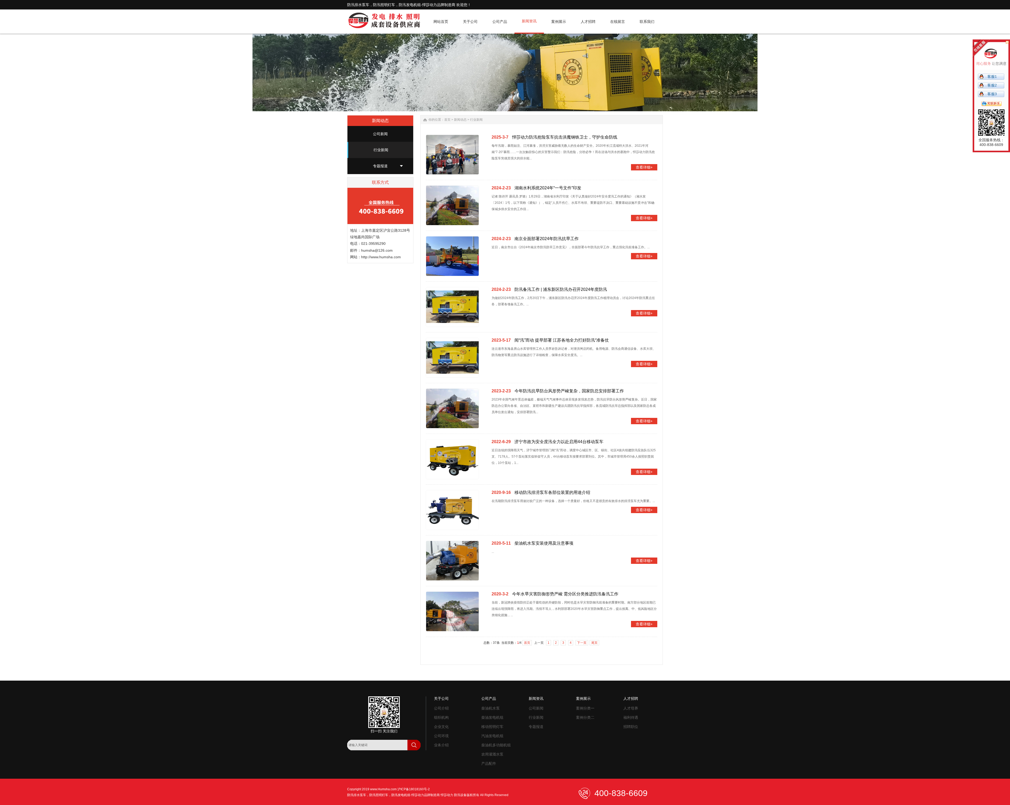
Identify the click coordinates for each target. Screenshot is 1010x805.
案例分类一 (585, 708)
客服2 (992, 85)
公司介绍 (441, 708)
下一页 (582, 643)
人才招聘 (630, 698)
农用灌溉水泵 (492, 754)
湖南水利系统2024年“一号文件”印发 (547, 188)
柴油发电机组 (492, 717)
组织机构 (441, 717)
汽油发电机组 (492, 736)
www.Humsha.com (383, 789)
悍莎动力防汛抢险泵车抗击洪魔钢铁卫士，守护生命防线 (564, 137)
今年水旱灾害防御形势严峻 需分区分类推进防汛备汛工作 (565, 594)
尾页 (594, 643)
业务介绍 (441, 745)
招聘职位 (630, 727)
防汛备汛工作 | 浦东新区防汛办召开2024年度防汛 (560, 289)
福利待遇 (630, 717)
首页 (447, 119)
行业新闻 (380, 150)
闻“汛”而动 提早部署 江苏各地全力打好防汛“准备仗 (561, 340)
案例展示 (583, 698)
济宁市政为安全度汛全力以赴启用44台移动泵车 (558, 441)
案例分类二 (585, 717)
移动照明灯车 (492, 727)
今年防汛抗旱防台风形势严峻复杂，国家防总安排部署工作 (569, 391)
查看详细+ (644, 167)
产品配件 (488, 763)
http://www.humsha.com (381, 257)
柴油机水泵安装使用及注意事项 (543, 543)
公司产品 (488, 698)
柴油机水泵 (490, 708)
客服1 (992, 76)
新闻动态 (460, 119)
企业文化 (441, 727)
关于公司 (441, 698)
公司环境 (441, 736)
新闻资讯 (536, 698)
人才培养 (630, 708)
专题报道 (380, 166)
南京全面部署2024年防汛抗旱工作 (546, 238)
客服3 (992, 94)
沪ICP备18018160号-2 (413, 789)
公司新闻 (380, 134)
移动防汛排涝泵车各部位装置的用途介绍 (552, 492)
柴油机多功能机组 (496, 745)
